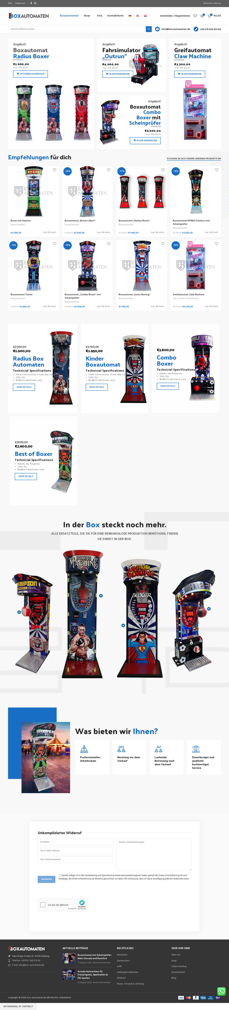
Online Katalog (178, 966)
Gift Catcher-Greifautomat (185, 298)
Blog (173, 978)
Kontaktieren (178, 972)
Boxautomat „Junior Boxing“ (134, 294)
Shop (174, 960)
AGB (119, 966)
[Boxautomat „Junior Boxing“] (141, 265)
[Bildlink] (26, 949)
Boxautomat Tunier (22, 294)
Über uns (175, 955)
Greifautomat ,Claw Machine (188, 294)
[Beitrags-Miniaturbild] (69, 959)
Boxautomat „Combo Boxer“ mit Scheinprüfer (83, 296)
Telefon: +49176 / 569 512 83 (26, 960)
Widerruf (121, 978)
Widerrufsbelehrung (81, 879)
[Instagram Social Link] (35, 3)
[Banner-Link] (51, 93)
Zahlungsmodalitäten (127, 972)
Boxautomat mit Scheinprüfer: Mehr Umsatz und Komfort (95, 956)
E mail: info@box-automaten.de (28, 965)
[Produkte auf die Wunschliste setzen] (195, 16)
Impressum (122, 955)
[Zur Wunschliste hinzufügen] (54, 170)
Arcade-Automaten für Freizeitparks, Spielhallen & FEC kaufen (93, 974)
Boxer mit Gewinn (21, 220)
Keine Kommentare (102, 963)
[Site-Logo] (28, 16)
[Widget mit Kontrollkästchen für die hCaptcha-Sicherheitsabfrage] (63, 904)
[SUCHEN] (149, 29)
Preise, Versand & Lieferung (130, 984)
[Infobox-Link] (172, 29)
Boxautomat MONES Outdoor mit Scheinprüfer (191, 222)
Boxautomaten (18, 224)
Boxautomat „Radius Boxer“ (134, 220)
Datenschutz (123, 960)
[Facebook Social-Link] (31, 3)
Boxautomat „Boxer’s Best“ (80, 220)
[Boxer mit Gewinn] (33, 191)
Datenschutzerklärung (169, 875)
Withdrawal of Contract (18, 1006)
